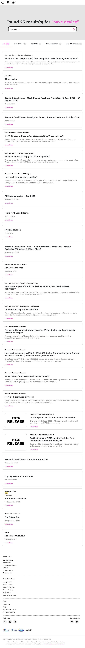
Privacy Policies (25, 642)
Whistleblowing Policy (57, 642)
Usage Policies (36, 642)
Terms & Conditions (13, 642)
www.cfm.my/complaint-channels (54, 644)
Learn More (9, 67)
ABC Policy (46, 642)
